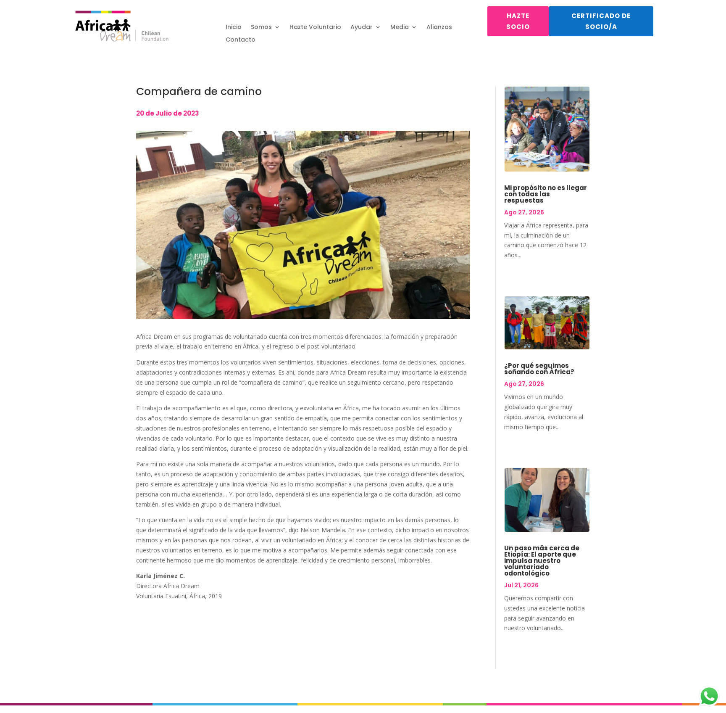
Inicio (234, 27)
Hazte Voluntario (315, 27)
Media (399, 27)
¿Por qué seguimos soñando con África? (539, 368)
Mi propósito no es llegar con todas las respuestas (545, 194)
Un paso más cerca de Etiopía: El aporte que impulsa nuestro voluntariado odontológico (541, 561)
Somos (261, 27)
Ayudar (361, 27)
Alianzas (439, 27)
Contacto (240, 40)
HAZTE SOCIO (518, 21)
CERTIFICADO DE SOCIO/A (601, 21)
